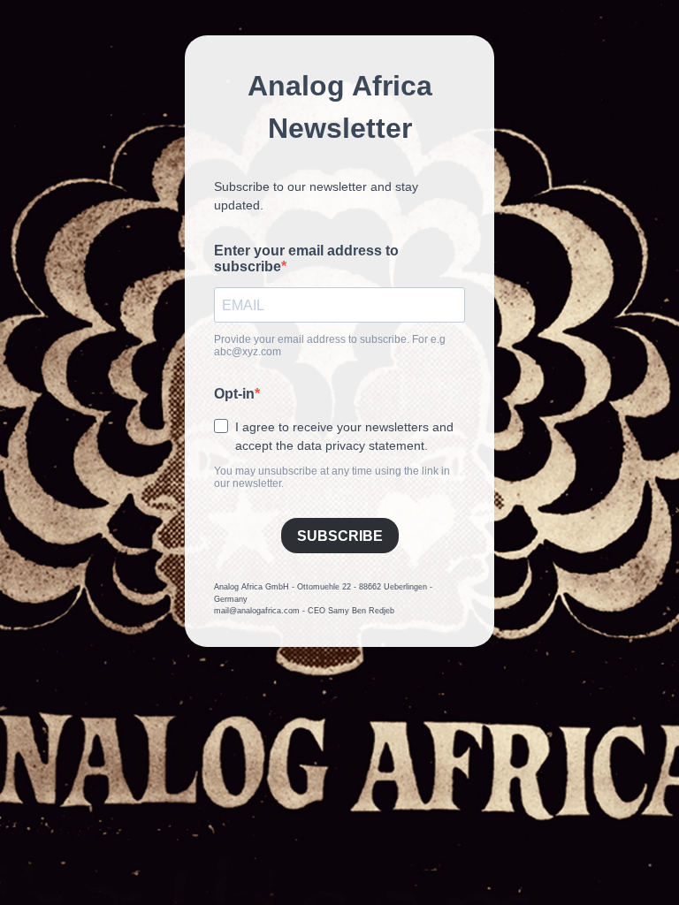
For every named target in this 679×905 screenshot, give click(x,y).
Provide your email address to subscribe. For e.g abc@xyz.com (330, 345)
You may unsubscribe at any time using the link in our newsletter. (332, 477)
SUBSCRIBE (340, 536)
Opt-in (234, 393)
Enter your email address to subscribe (306, 258)
